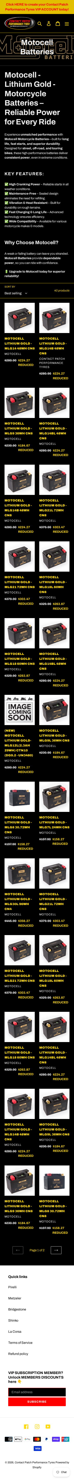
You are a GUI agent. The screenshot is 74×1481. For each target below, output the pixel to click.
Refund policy (18, 1354)
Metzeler (14, 1298)
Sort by (10, 286)
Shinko (13, 1320)
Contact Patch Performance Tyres (35, 1462)
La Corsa (14, 1331)
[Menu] (66, 23)
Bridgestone (17, 1309)
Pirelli (12, 1287)
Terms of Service (20, 1342)
